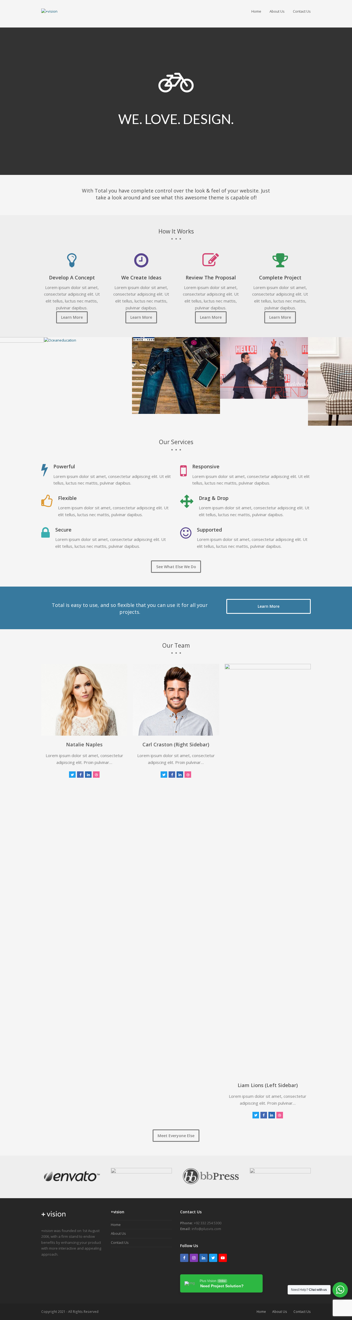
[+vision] (53, 1218)
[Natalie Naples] (84, 699)
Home (116, 1224)
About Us (118, 1233)
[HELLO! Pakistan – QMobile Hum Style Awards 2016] (264, 367)
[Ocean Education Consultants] (60, 339)
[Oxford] (176, 375)
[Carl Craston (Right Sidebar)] (176, 699)
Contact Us (120, 1242)
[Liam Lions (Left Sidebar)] (268, 869)
